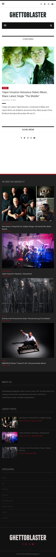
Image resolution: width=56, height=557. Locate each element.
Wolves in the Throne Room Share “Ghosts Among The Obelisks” (26, 319)
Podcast (5, 489)
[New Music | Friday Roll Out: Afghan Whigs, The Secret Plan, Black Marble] (28, 204)
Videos (4, 316)
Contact (5, 518)
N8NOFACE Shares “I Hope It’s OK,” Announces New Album (24, 363)
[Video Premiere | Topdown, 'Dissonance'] (28, 252)
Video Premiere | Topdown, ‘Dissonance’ (17, 274)
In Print (4, 512)
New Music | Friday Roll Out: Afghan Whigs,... (36, 418)
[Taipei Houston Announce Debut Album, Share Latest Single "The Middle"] (28, 65)
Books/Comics (7, 506)
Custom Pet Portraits (9, 157)
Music (5, 88)
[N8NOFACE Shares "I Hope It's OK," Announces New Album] (28, 341)
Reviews (5, 495)
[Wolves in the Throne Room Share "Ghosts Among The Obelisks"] (28, 296)
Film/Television (7, 501)
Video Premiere (6, 271)
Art (3, 483)
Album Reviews (7, 224)
